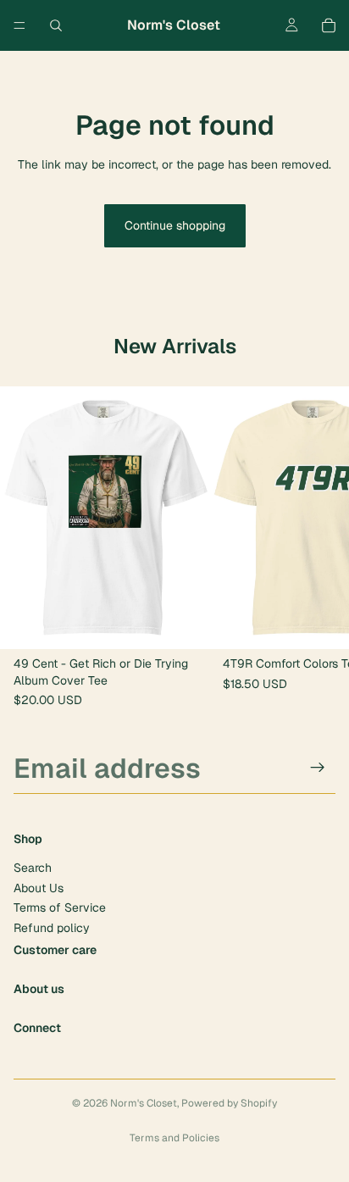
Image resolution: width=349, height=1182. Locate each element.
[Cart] (328, 25)
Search (33, 867)
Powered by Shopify (229, 1103)
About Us (39, 887)
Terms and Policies (174, 1138)
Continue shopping (175, 225)
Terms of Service (60, 907)
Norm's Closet (143, 1103)
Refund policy (52, 927)
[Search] (56, 25)
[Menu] (19, 25)
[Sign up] (317, 767)
